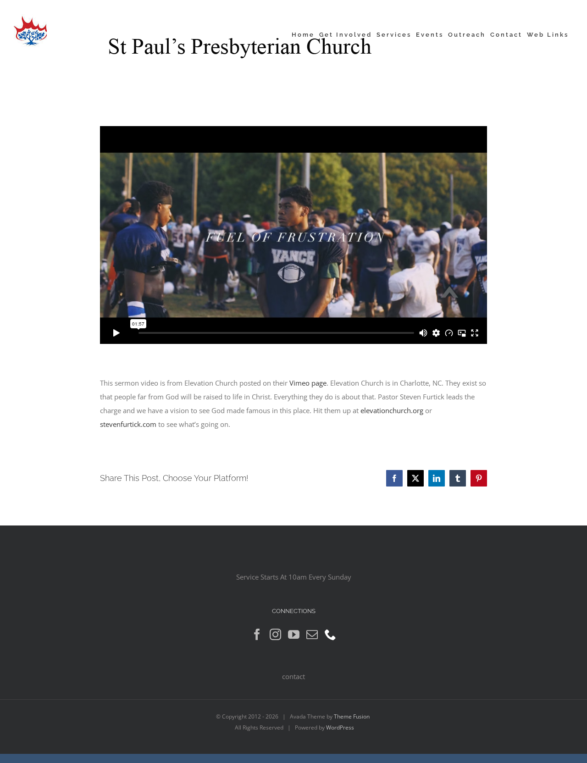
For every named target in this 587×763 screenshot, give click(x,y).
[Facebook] (257, 634)
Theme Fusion (352, 716)
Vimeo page (308, 382)
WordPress (340, 727)
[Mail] (312, 634)
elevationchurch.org (391, 410)
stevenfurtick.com (128, 424)
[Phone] (330, 634)
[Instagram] (275, 634)
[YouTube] (293, 634)
